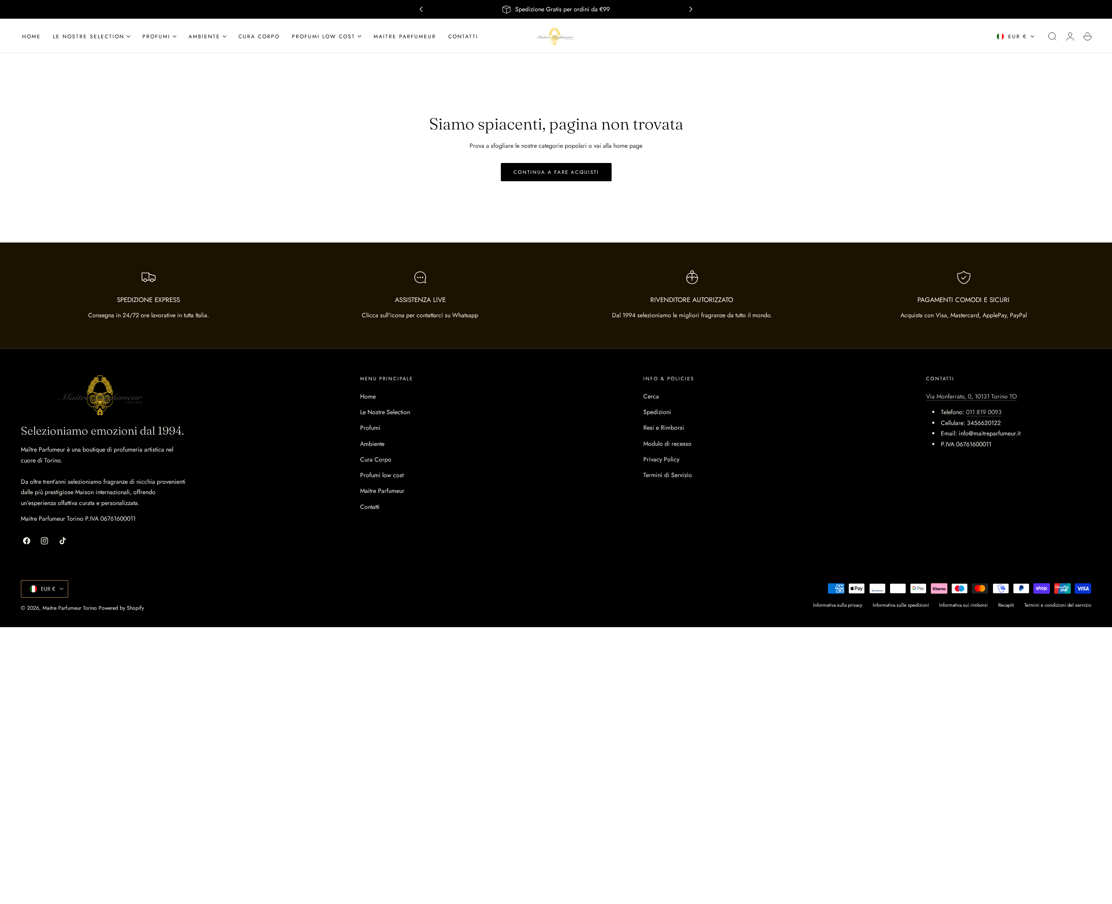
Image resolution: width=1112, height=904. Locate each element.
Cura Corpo (375, 459)
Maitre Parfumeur (382, 491)
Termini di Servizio (667, 475)
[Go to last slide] (421, 9)
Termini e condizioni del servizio (1057, 605)
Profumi (370, 428)
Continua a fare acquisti (556, 172)
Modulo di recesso (667, 443)
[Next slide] (691, 9)
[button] (1052, 36)
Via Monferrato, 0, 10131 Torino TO (971, 396)
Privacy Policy (661, 459)
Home (368, 396)
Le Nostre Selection (385, 412)
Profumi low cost (382, 475)
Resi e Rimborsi (663, 428)
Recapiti (1006, 605)
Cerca (651, 396)
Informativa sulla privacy (837, 605)
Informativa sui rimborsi (963, 605)
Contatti (370, 506)
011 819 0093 (984, 412)
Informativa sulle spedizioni (901, 605)
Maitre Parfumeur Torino (70, 608)
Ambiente (372, 443)
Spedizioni (657, 412)
